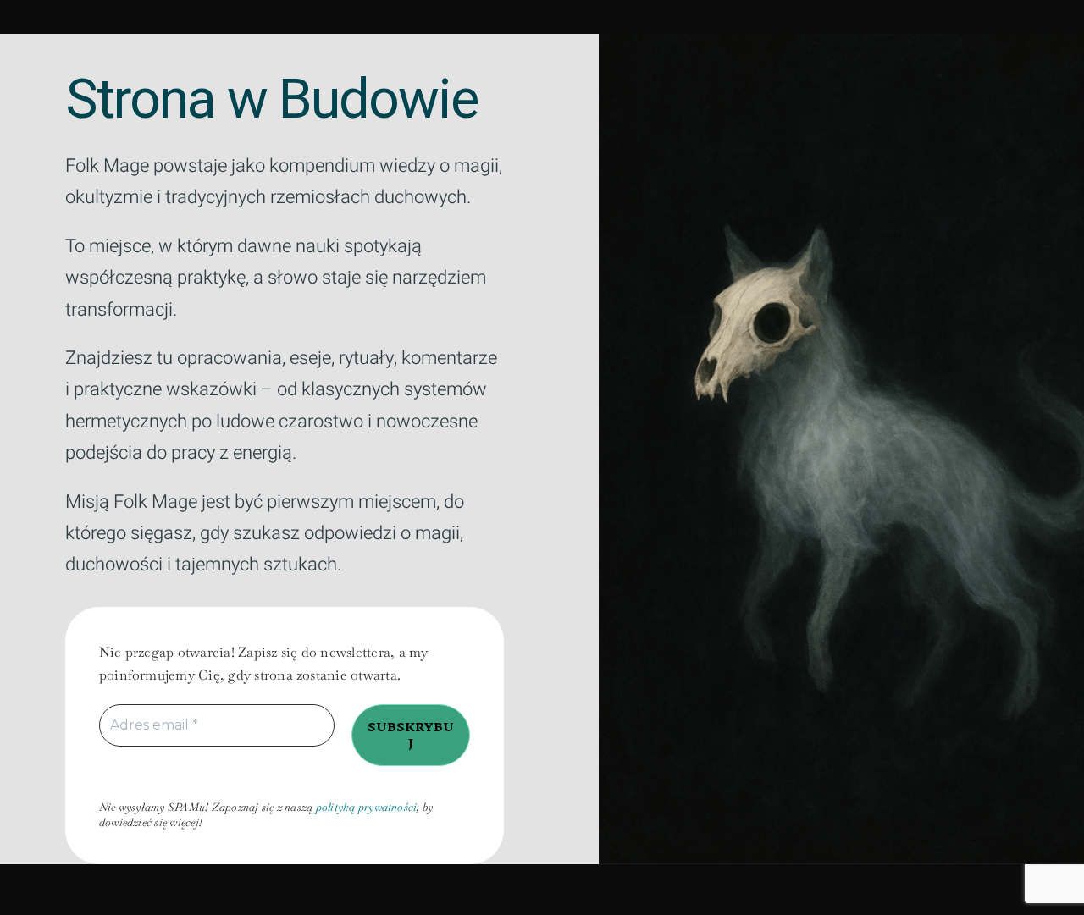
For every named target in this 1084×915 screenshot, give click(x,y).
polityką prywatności (367, 807)
